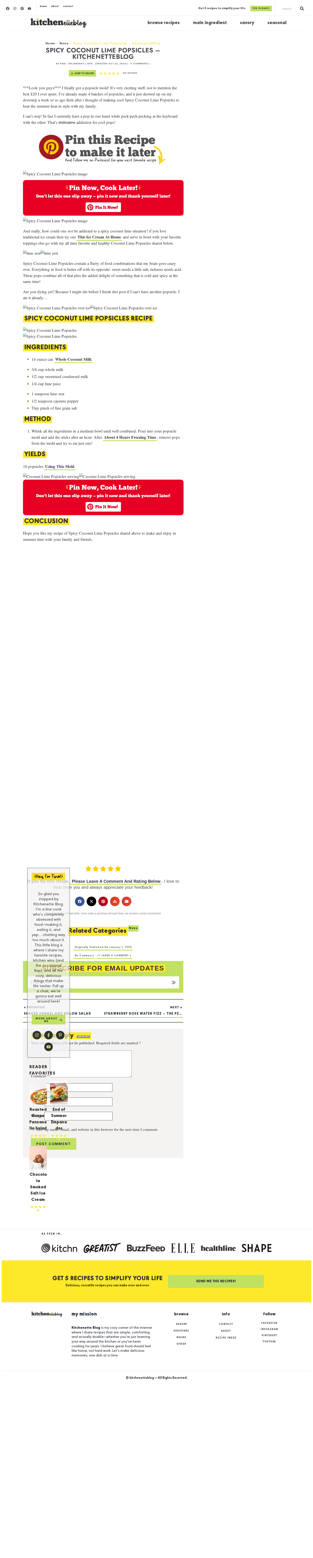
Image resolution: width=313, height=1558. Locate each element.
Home (43, 6)
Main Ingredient (210, 22)
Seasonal (277, 22)
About (55, 6)
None (64, 43)
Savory (247, 22)
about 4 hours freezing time (130, 437)
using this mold (60, 466)
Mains (181, 1337)
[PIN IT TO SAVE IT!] (98, 336)
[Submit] (175, 982)
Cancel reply (83, 1037)
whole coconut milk (73, 359)
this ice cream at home (99, 237)
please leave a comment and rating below (115, 881)
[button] (103, 207)
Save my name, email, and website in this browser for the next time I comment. (97, 1129)
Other (181, 1344)
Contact (68, 6)
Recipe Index (226, 1338)
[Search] (302, 8)
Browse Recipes (164, 22)
